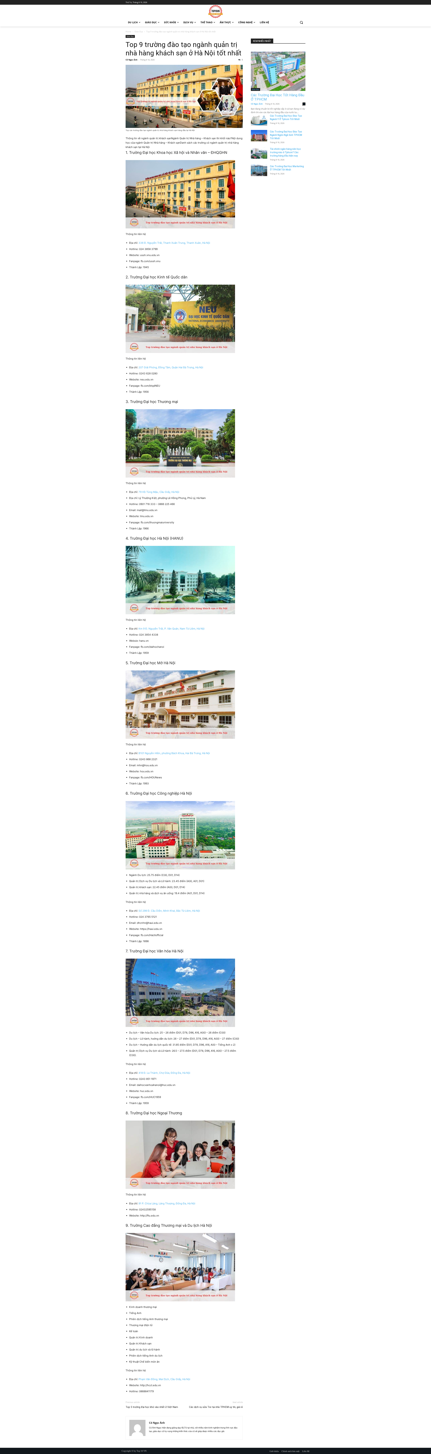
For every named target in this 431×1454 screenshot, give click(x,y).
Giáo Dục (139, 31)
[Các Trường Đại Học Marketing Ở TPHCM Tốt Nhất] (259, 170)
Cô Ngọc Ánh (131, 59)
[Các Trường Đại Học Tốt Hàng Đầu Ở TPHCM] (278, 71)
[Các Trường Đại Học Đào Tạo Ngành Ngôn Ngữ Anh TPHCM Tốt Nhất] (259, 135)
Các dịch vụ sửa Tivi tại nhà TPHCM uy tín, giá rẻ (216, 1407)
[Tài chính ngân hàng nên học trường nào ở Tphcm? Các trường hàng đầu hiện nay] (259, 153)
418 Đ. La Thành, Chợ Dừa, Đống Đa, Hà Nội (164, 1072)
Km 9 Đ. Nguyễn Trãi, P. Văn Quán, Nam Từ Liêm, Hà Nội (172, 628)
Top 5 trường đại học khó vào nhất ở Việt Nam (152, 1407)
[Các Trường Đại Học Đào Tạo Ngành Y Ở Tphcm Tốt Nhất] (259, 120)
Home (128, 31)
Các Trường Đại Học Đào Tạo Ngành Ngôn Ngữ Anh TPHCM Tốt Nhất (286, 135)
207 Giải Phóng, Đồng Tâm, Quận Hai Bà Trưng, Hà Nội (171, 367)
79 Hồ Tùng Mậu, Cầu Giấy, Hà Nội (158, 492)
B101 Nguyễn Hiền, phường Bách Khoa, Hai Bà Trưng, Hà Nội (174, 753)
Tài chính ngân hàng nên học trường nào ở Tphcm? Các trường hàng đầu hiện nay (285, 152)
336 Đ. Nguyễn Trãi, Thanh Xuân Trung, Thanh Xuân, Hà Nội (174, 242)
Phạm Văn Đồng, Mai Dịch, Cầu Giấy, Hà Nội (164, 1379)
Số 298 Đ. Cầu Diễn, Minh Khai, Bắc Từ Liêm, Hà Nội (169, 910)
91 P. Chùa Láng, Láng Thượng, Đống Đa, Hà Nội (167, 1203)
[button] (301, 22)
